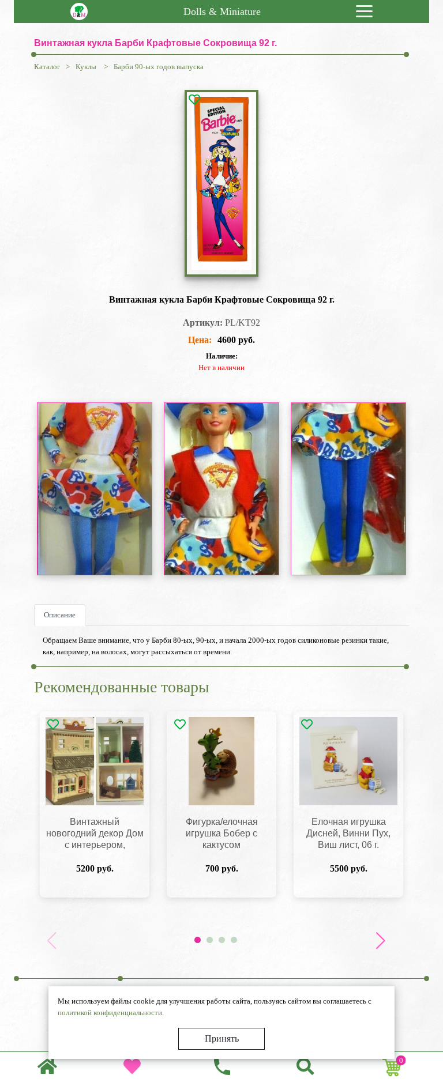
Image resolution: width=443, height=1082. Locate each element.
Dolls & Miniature (222, 11)
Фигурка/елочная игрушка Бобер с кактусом (222, 833)
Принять (222, 1038)
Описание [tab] (60, 614)
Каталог (47, 66)
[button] (380, 941)
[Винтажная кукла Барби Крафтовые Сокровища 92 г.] (221, 183)
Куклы (87, 66)
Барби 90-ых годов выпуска (159, 66)
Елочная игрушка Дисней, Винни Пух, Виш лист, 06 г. (348, 833)
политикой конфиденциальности (110, 1012)
